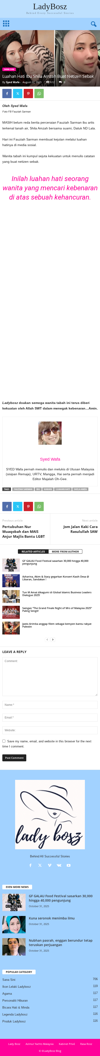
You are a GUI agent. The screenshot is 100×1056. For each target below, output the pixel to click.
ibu (38, 489)
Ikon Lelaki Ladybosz (16, 986)
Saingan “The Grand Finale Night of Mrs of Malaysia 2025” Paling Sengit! (57, 609)
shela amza (80, 489)
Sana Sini (9, 69)
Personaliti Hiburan (15, 1000)
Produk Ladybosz (14, 1021)
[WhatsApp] (39, 93)
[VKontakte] (60, 866)
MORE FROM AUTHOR (65, 551)
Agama (7, 993)
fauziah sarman (23, 489)
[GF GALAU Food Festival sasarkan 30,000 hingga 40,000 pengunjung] (11, 565)
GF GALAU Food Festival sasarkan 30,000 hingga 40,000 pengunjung (55, 562)
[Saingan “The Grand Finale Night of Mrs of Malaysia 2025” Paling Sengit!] (11, 612)
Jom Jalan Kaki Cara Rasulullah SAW (80, 529)
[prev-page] (47, 639)
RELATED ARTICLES (33, 551)
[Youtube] (69, 866)
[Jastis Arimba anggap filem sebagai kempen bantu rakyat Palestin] (11, 628)
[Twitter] (17, 93)
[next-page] (52, 639)
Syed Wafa (13, 82)
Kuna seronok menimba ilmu (52, 918)
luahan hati (63, 489)
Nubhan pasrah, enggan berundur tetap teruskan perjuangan (61, 942)
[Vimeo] (50, 866)
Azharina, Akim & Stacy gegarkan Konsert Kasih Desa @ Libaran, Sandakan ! (55, 578)
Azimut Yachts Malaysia (39, 1044)
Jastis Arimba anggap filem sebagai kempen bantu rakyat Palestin (56, 625)
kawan (48, 489)
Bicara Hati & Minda (15, 1007)
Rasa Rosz (86, 1044)
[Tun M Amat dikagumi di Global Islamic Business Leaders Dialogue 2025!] (11, 596)
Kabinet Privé (67, 1044)
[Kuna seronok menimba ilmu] (14, 924)
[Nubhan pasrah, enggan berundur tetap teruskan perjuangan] (14, 947)
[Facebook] (7, 93)
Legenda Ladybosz (15, 1014)
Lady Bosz (14, 1044)
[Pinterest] (28, 93)
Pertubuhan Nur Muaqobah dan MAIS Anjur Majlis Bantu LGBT (23, 531)
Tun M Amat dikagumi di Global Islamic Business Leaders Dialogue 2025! (56, 593)
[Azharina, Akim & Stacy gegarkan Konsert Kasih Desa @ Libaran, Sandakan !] (11, 580)
